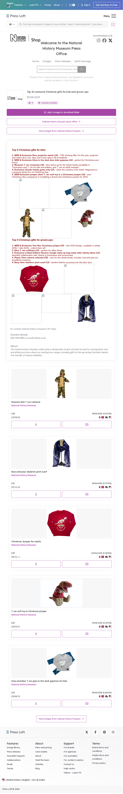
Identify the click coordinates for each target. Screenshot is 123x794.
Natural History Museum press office (60, 121)
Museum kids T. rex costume (25, 402)
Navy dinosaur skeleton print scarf (29, 471)
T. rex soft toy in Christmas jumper (29, 611)
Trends (10, 768)
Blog (37, 768)
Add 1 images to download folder (63, 112)
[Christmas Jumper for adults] (61, 523)
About (38, 756)
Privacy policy (99, 763)
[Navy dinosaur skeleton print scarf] (61, 454)
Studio (10, 764)
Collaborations (14, 760)
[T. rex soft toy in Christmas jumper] (61, 593)
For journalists (70, 756)
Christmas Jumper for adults (26, 541)
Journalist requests (16, 756)
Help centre (69, 768)
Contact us (69, 764)
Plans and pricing (43, 747)
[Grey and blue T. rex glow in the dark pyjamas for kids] (61, 663)
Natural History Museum (23, 405)
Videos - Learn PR (72, 772)
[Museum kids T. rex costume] (61, 384)
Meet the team (42, 760)
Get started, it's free (107, 4)
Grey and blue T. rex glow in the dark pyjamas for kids (39, 681)
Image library (13, 747)
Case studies (41, 751)
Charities (39, 764)
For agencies (70, 751)
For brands (69, 747)
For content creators (73, 760)
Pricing (47, 5)
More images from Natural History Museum (60, 131)
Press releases (13, 751)
